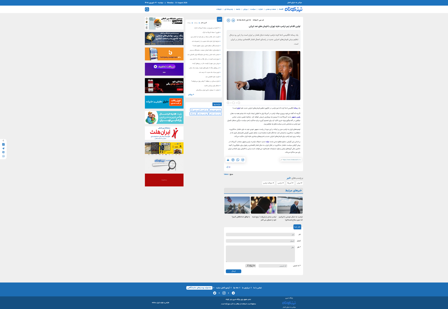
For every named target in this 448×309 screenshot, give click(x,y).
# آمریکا (290, 183)
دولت (267, 141)
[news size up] (228, 102)
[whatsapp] (3, 155)
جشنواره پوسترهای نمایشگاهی (199, 287)
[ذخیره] (228, 20)
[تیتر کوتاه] (294, 9)
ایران (238, 108)
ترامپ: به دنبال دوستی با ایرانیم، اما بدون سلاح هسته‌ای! (290, 218)
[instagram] (3, 144)
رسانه (296, 108)
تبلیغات (219, 9)
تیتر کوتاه (229, 299)
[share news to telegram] (242, 160)
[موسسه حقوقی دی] (164, 103)
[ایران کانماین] (164, 24)
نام (300, 234)
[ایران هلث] (164, 133)
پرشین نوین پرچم (215, 110)
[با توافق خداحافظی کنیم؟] (237, 205)
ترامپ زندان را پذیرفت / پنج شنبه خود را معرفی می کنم (264, 218)
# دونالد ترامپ (268, 183)
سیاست (253, 9)
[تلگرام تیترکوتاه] (164, 165)
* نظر (299, 247)
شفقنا (226, 174)
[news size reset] (233, 102)
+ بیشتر (191, 94)
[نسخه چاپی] (233, 20)
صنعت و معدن (271, 9)
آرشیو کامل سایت (222, 287)
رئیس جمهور (296, 117)
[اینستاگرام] (223, 293)
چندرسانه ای (228, 9)
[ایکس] (214, 293)
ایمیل (299, 241)
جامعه (238, 9)
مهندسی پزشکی (202, 114)
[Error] (228, 160)
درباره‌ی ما (246, 287)
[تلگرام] (232, 293)
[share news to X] (233, 160)
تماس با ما (257, 287)
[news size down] (239, 102)
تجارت (260, 9)
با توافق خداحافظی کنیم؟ (241, 216)
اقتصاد (281, 9)
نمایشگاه (193, 114)
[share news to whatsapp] (238, 160)
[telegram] (3, 148)
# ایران (299, 183)
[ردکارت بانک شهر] (164, 86)
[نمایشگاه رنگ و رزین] (164, 39)
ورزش (245, 9)
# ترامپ (281, 183)
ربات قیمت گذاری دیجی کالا (199, 110)
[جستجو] (147, 9)
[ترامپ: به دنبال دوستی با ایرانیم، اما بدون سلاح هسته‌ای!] (290, 205)
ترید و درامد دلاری (215, 114)
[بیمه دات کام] (164, 70)
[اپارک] (164, 118)
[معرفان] (164, 180)
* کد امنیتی (297, 266)
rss (236, 287)
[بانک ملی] (164, 54)
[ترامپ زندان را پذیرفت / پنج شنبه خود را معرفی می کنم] (263, 205)
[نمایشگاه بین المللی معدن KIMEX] (164, 149)
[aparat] (3, 152)
